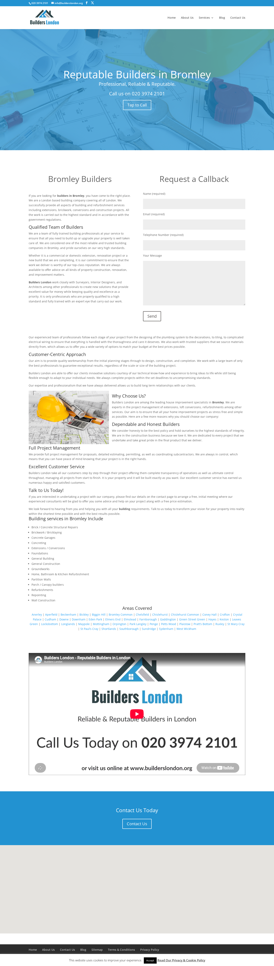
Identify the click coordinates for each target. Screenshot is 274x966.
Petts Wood (168, 624)
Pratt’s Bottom (203, 624)
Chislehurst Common (185, 614)
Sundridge (149, 629)
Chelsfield (142, 614)
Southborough (129, 629)
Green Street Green (192, 619)
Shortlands (108, 629)
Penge (154, 624)
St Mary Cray (236, 624)
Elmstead (130, 619)
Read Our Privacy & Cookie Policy (181, 960)
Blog (222, 17)
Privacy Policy (149, 950)
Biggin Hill (99, 614)
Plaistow (184, 624)
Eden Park (95, 619)
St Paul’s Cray (89, 629)
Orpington (119, 624)
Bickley (84, 614)
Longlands (68, 624)
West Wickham (186, 629)
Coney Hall (209, 614)
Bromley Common (121, 614)
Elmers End (113, 619)
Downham (78, 619)
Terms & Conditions (121, 950)
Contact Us (237, 17)
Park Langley (138, 624)
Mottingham (101, 624)
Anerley (37, 614)
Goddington (168, 619)
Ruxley (219, 624)
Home (171, 17)
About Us (187, 17)
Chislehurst (160, 614)
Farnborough (148, 619)
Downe (64, 619)
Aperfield (51, 614)
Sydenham (166, 629)
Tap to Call (137, 105)
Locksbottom (49, 624)
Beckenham (68, 614)
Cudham (50, 619)
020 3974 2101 (148, 93)
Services (204, 17)
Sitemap (97, 950)
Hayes (212, 619)
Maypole (84, 624)
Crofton (225, 614)
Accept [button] (150, 960)
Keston (224, 619)
